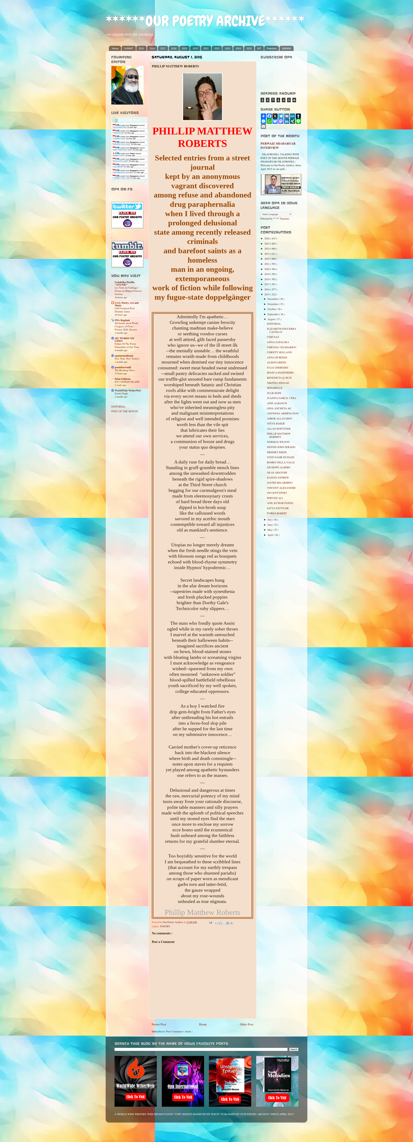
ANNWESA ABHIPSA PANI (282, 413)
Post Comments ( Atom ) (179, 1031)
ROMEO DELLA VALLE (281, 462)
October (272, 309)
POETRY (165, 926)
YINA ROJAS (118, 133)
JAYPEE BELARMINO (279, 482)
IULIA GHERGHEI (277, 367)
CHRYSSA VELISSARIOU (282, 347)
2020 (195, 48)
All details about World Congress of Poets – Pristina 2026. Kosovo (126, 326)
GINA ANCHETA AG (279, 408)
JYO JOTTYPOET (277, 493)
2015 (141, 48)
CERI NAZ (273, 337)
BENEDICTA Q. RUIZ (121, 144)
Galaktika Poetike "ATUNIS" (125, 283)
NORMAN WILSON (278, 442)
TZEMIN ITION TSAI (121, 178)
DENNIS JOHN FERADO (281, 447)
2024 (238, 48)
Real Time (128, 181)
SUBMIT (128, 48)
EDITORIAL (118, 406)
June (270, 525)
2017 (163, 48)
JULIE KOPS (274, 393)
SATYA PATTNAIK (278, 508)
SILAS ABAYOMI (119, 127)
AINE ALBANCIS (277, 403)
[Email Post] (210, 922)
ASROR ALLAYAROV (279, 418)
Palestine (271, 48)
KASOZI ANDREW (278, 477)
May (270, 530)
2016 (152, 48)
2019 (184, 48)
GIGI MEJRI (118, 167)
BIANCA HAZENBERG (280, 372)
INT (259, 48)
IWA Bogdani (122, 320)
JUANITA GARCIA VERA (281, 398)
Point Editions (123, 379)
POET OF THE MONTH (124, 411)
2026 (267, 238)
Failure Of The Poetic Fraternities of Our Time (127, 345)
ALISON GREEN (276, 362)
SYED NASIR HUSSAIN (280, 457)
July (269, 519)
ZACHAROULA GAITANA (123, 172)
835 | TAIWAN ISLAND (127, 381)
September (273, 314)
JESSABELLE (274, 388)
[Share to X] (224, 923)
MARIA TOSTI (118, 155)
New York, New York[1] (127, 358)
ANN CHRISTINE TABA (122, 150)
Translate (284, 218)
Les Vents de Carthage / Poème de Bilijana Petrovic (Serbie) (128, 291)
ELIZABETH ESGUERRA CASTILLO (281, 330)
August (271, 319)
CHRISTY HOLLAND (279, 352)
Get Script (119, 181)
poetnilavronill (123, 367)
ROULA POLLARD (120, 161)
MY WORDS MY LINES (125, 339)
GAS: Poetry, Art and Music (127, 304)
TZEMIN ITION (119, 138)
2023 (227, 48)
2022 (216, 48)
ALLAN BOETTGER (279, 428)
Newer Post (159, 1024)
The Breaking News (125, 370)
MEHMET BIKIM (277, 452)
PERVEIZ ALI (275, 498)
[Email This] (216, 923)
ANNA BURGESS (277, 357)
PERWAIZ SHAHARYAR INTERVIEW (278, 145)
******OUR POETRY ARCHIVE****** (205, 21)
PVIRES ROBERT (277, 513)
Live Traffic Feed (129, 119)
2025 (249, 48)
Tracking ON (138, 181)
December (273, 299)
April (270, 535)
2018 (173, 48)
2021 (206, 48)
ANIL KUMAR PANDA (280, 503)
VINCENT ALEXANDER (281, 488)
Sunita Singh (121, 393)
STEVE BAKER (276, 423)
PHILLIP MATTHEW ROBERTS (279, 435)
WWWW (286, 48)
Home (115, 48)
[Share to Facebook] (227, 923)
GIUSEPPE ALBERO (278, 467)
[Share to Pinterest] (231, 923)
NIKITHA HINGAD (278, 383)
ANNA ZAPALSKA (278, 342)
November (273, 304)
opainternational (124, 356)
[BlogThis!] (220, 923)
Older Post (246, 1024)
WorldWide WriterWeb (128, 390)
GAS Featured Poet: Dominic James (125, 310)
